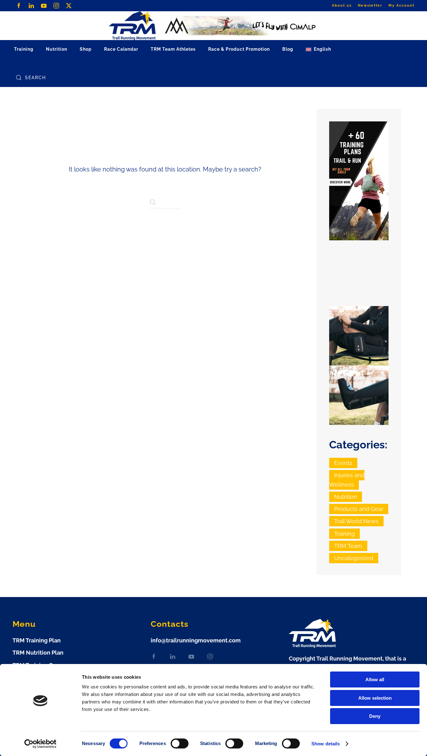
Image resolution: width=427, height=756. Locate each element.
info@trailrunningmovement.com (196, 640)
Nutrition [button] (56, 49)
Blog (287, 49)
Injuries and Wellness (346, 480)
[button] (318, 49)
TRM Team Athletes (173, 49)
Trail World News (356, 521)
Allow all (374, 679)
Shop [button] (86, 49)
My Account (401, 5)
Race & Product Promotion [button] (239, 49)
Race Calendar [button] (121, 49)
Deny (374, 716)
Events (343, 463)
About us (342, 5)
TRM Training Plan (37, 640)
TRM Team (348, 546)
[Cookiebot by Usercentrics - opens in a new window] (40, 743)
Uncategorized (353, 558)
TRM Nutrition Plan (38, 652)
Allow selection (375, 698)
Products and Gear (358, 509)
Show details (325, 743)
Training (344, 533)
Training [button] (23, 49)
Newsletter (370, 5)
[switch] (179, 743)
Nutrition (345, 496)
